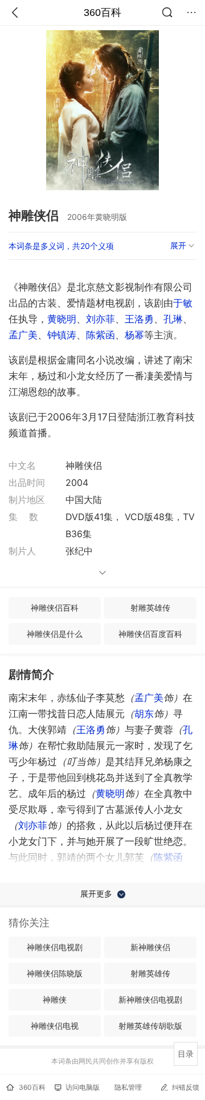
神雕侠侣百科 (55, 607)
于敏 (182, 303)
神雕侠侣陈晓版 (55, 973)
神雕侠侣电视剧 (55, 947)
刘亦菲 (100, 319)
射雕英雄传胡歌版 (150, 1026)
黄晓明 (61, 319)
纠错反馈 (185, 1087)
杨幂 (134, 335)
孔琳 (173, 319)
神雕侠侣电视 (55, 1026)
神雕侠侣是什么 (55, 634)
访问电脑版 (82, 1087)
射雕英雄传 (150, 607)
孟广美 (23, 335)
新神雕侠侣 (150, 947)
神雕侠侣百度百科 (150, 634)
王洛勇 (139, 319)
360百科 (102, 12)
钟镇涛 (61, 335)
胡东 (144, 713)
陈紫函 (100, 335)
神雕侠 (55, 999)
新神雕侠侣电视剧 (150, 999)
